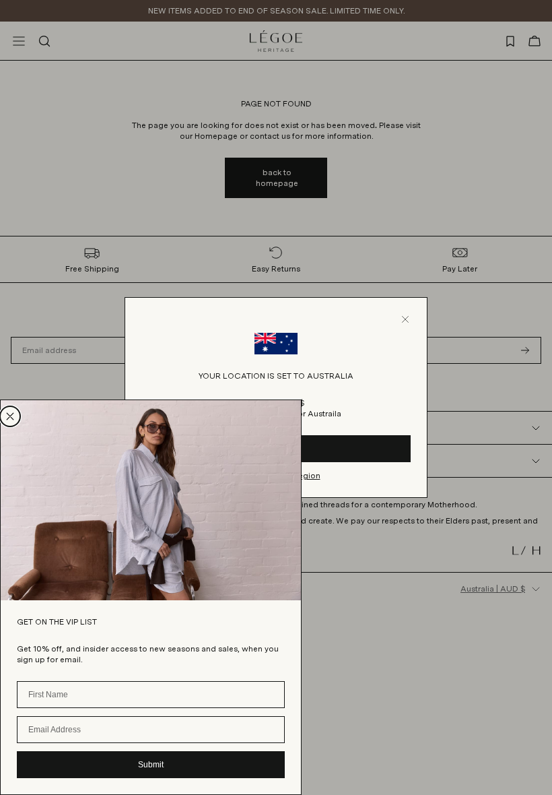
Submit (151, 764)
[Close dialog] (10, 416)
